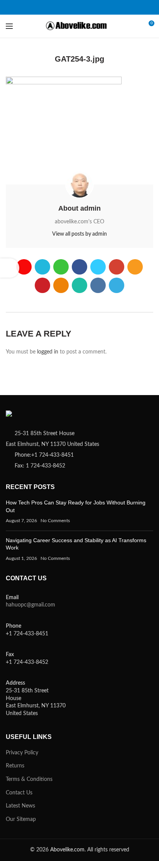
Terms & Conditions (29, 779)
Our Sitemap (21, 819)
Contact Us (19, 793)
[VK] (123, 7)
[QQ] (36, 7)
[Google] (75, 7)
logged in (47, 352)
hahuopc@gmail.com (30, 605)
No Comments (55, 520)
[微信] (46, 7)
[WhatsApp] (113, 7)
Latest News (20, 806)
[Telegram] (132, 7)
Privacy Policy (22, 752)
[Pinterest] (94, 7)
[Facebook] (55, 7)
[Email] (84, 7)
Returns (15, 766)
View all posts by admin (79, 234)
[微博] (26, 7)
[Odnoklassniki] (103, 7)
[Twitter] (65, 7)
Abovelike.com (67, 850)
